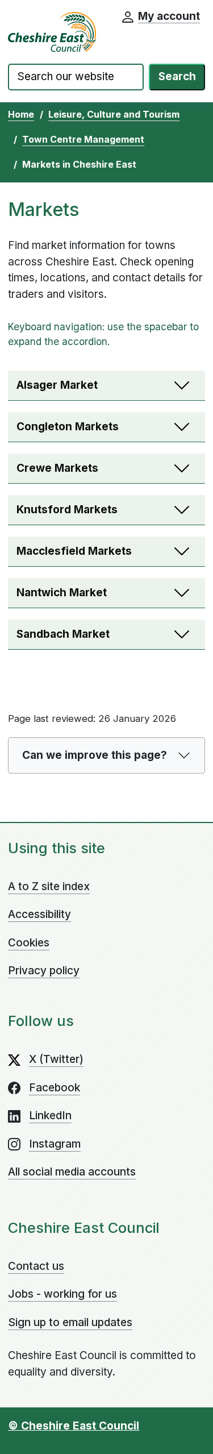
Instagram (55, 1143)
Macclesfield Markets (74, 551)
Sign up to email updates (70, 1322)
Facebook (54, 1087)
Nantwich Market (61, 592)
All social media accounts (72, 1171)
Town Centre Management (83, 139)
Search (177, 76)
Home (21, 114)
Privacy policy (44, 970)
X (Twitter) (56, 1059)
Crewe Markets (57, 468)
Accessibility (39, 914)
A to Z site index (49, 886)
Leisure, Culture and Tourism (113, 114)
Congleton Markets (67, 426)
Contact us (36, 1266)
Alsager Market (57, 385)
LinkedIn (50, 1115)
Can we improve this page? (94, 755)
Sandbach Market (63, 634)
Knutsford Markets (67, 509)
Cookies (28, 942)
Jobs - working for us (62, 1294)
